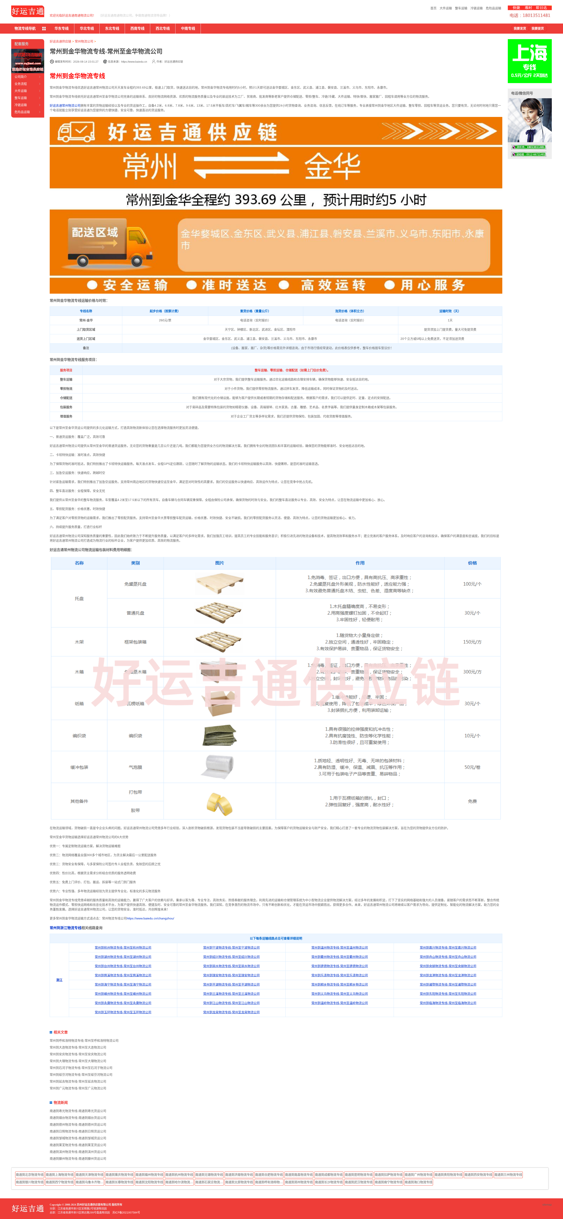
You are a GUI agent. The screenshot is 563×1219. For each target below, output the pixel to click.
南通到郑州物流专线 (299, 1182)
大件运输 (446, 8)
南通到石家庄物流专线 (209, 1182)
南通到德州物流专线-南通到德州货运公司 (78, 1124)
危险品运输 (493, 8)
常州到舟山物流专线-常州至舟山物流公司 (448, 957)
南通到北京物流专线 (30, 1174)
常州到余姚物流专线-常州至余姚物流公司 (448, 966)
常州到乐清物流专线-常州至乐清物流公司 (339, 975)
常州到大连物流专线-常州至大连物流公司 (78, 1047)
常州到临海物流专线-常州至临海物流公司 (448, 1003)
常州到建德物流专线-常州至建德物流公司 (339, 966)
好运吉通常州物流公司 (65, 105)
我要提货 (538, 28)
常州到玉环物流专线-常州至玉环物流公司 (123, 1012)
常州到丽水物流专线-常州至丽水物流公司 (231, 966)
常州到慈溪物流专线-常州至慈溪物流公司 (123, 975)
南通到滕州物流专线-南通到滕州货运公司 (78, 1158)
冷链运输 (476, 8)
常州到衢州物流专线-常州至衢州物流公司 (339, 957)
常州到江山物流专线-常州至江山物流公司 (231, 1003)
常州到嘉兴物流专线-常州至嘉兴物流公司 (448, 947)
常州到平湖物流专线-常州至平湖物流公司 (231, 984)
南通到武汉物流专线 (359, 1182)
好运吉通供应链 (60, 41)
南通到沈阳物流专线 (149, 1182)
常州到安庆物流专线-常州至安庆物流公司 (78, 1054)
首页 (433, 8)
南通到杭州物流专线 (179, 1174)
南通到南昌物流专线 (299, 1174)
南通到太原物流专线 (239, 1182)
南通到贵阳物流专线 (448, 1174)
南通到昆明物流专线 (359, 1174)
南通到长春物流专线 (119, 1182)
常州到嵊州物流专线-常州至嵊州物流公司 (123, 993)
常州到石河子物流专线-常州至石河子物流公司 (81, 1068)
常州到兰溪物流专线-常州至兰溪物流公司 (231, 993)
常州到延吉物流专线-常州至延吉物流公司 (78, 1081)
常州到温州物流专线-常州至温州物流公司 (339, 947)
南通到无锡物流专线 (209, 1174)
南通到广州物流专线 (418, 1174)
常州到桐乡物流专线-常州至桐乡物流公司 (339, 984)
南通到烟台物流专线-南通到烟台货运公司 (78, 1117)
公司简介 (21, 76)
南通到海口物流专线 (418, 1182)
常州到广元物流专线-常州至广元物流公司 (78, 1088)
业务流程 (21, 84)
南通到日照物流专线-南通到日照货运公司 (78, 1131)
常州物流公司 (84, 41)
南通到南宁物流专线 (388, 1182)
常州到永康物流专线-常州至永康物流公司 (123, 1003)
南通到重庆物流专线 (119, 1174)
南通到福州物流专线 (149, 1174)
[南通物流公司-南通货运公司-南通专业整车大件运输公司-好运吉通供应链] (27, 11)
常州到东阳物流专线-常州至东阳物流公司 (448, 993)
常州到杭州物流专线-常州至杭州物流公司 (123, 947)
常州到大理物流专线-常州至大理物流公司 (78, 1061)
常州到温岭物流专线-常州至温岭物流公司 (339, 1003)
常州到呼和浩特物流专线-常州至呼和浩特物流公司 (84, 1040)
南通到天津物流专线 (89, 1174)
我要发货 (520, 28)
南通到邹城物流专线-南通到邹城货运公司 (78, 1138)
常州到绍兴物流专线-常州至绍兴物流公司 (231, 957)
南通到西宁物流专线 (59, 1182)
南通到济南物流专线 (239, 1174)
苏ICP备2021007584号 (126, 1212)
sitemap (547, 1204)
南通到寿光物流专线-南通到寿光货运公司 (78, 1111)
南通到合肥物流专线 (269, 1174)
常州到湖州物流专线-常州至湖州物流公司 (123, 957)
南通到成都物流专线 (329, 1174)
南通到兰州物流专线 (508, 1174)
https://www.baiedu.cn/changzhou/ (150, 918)
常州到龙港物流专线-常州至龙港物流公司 (448, 975)
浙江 (59, 980)
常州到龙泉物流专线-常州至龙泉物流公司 (231, 1012)
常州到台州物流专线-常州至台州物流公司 (123, 966)
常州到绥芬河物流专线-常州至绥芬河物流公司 (81, 1074)
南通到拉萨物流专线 (388, 1174)
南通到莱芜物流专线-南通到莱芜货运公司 (78, 1145)
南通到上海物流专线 (59, 1174)
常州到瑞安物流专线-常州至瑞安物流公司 (231, 975)
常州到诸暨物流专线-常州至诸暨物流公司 (448, 984)
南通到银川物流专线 (30, 1182)
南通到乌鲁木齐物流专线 (90, 1182)
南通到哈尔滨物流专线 (179, 1182)
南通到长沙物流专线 (329, 1182)
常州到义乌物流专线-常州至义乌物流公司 (339, 993)
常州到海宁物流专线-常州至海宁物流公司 (123, 984)
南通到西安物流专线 (478, 1174)
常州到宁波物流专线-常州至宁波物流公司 (231, 947)
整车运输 (461, 8)
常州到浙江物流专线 (65, 928)
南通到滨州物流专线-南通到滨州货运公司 (78, 1152)
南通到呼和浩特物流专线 (269, 1182)
